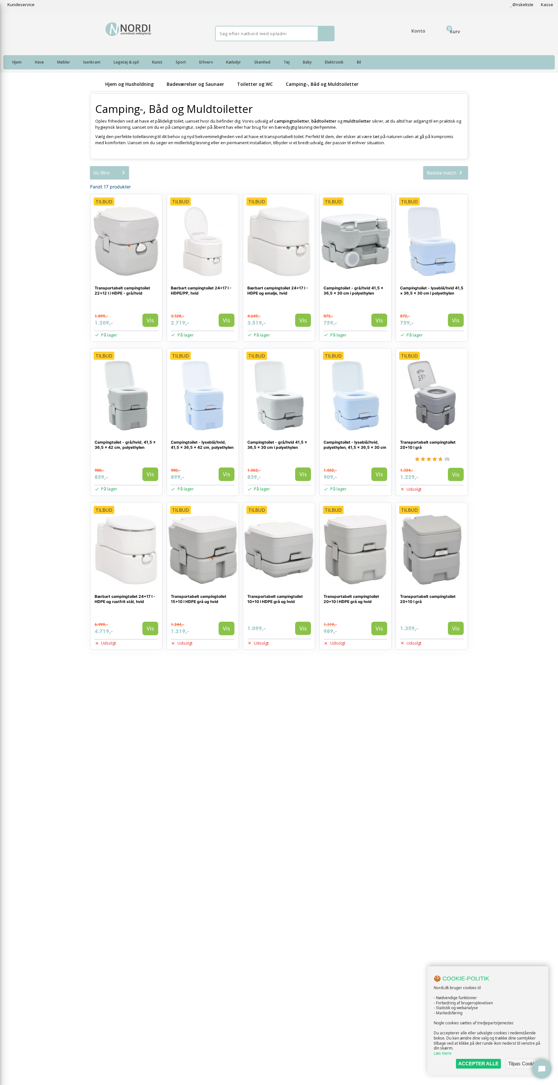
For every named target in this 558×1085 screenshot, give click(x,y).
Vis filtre (101, 173)
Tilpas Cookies (523, 1063)
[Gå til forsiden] (96, 84)
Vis (150, 320)
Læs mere (442, 1053)
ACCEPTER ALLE (478, 1063)
